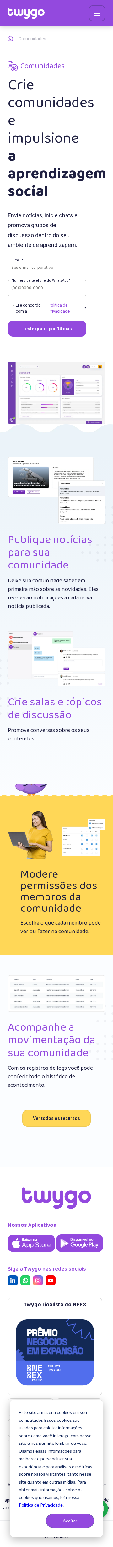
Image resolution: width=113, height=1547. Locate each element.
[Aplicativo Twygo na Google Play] (79, 1252)
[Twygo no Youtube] (52, 1281)
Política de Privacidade (41, 1505)
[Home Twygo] (13, 39)
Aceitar (70, 1520)
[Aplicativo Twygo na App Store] (32, 1252)
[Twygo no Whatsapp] (26, 1281)
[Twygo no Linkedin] (14, 1281)
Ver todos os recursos (56, 1118)
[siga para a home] (26, 13)
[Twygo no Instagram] (39, 1281)
